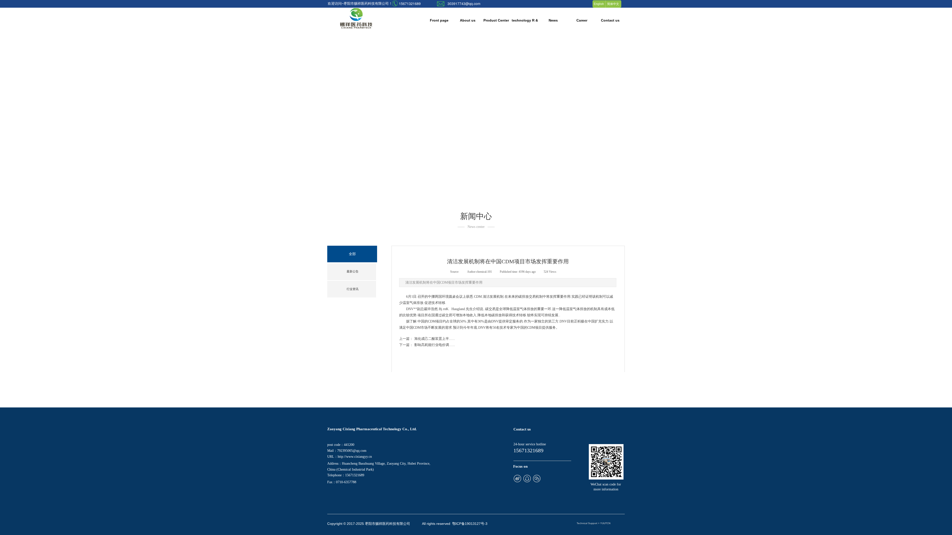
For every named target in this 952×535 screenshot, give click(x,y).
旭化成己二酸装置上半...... (427, 339)
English (599, 4)
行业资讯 (352, 289)
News (553, 20)
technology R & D (525, 20)
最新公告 (352, 271)
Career (581, 20)
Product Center (496, 20)
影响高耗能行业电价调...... (427, 345)
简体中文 (613, 4)
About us (468, 20)
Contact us (610, 20)
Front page (439, 20)
